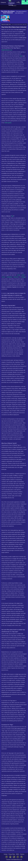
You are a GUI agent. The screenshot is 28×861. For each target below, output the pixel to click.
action (23, 275)
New (23, 1)
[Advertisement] (14, 8)
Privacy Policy (12, 854)
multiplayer (9, 277)
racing (18, 275)
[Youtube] (10, 857)
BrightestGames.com (6, 50)
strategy (23, 277)
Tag (12, 216)
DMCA (17, 854)
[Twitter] (14, 857)
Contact (5, 854)
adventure (16, 277)
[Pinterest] (6, 857)
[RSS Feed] (21, 857)
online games (8, 122)
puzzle (3, 277)
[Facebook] (17, 857)
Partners (22, 854)
